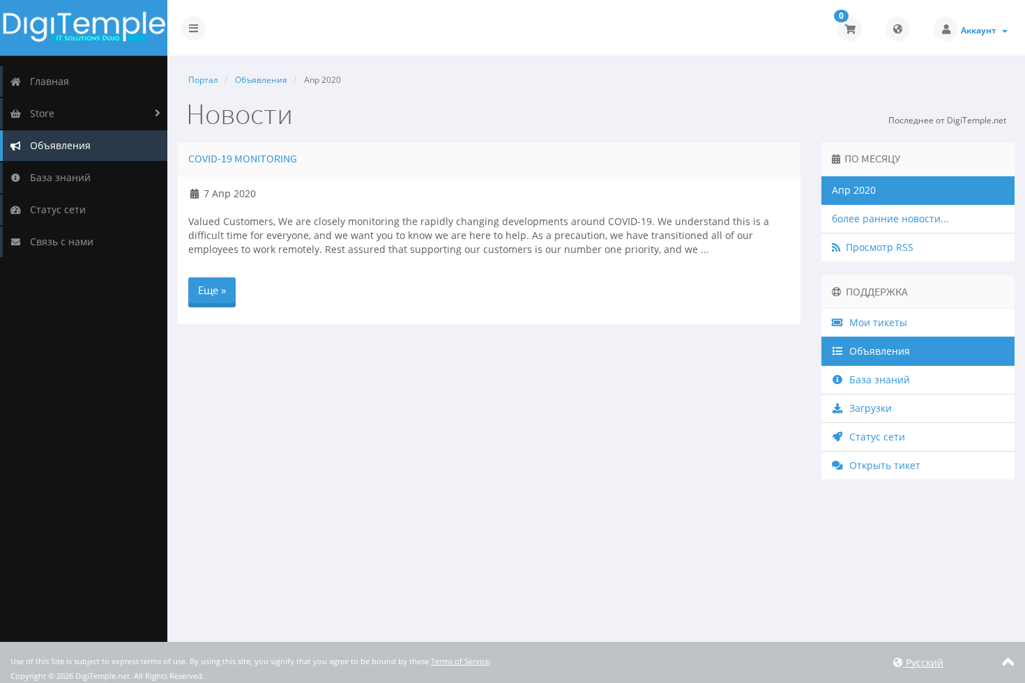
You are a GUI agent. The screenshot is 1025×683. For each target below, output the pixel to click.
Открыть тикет (882, 465)
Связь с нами (58, 241)
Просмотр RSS (876, 247)
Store (39, 113)
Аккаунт (981, 30)
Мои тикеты (875, 322)
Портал (203, 80)
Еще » (212, 290)
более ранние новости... (890, 218)
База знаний (57, 177)
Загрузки (868, 408)
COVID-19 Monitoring (242, 158)
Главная (46, 81)
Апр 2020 (854, 190)
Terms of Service (460, 661)
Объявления (57, 145)
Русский (923, 662)
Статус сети (55, 209)
